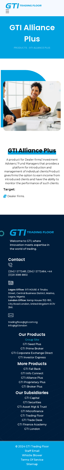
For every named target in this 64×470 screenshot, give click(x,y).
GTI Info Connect (32, 373)
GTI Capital (32, 397)
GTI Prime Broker (32, 348)
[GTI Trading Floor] (31, 6)
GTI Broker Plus (32, 386)
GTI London (32, 428)
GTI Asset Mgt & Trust (32, 406)
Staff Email (32, 450)
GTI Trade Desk (32, 420)
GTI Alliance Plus (32, 377)
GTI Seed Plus (32, 344)
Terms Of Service (32, 459)
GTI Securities (32, 402)
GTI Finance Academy (32, 424)
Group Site (32, 339)
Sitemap (32, 464)
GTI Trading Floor (32, 415)
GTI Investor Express (32, 357)
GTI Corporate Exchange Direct (32, 353)
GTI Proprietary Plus (32, 382)
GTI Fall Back (32, 368)
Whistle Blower (32, 455)
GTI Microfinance (32, 411)
